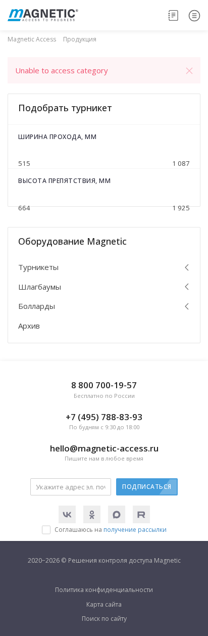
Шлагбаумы (39, 287)
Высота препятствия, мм (64, 180)
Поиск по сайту (104, 618)
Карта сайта (104, 604)
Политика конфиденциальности (104, 589)
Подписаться (147, 486)
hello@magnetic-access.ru (104, 452)
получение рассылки (135, 529)
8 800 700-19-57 (104, 389)
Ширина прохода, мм (57, 136)
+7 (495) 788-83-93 (104, 421)
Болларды (36, 306)
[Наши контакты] (173, 15)
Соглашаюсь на (111, 529)
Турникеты (38, 267)
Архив (29, 326)
